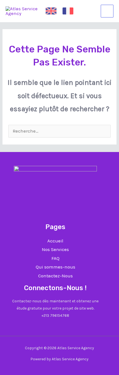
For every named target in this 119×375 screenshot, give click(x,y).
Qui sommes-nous (55, 267)
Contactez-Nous (55, 275)
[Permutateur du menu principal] (107, 11)
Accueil (55, 241)
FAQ (55, 258)
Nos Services (55, 249)
